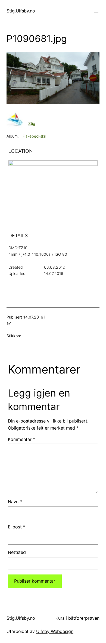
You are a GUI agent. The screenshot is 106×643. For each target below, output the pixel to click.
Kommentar (21, 439)
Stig (31, 123)
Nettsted (17, 552)
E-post (16, 527)
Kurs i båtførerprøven (77, 618)
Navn (15, 501)
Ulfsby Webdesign (54, 631)
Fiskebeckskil (34, 136)
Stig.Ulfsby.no (21, 11)
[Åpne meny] (96, 11)
